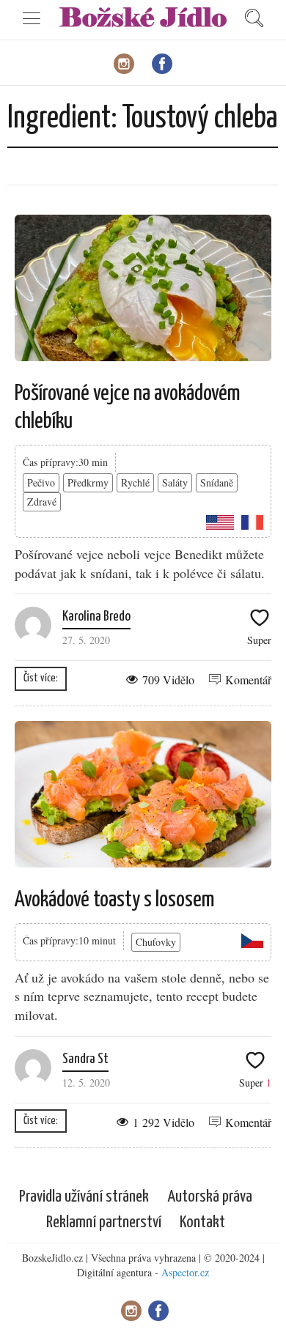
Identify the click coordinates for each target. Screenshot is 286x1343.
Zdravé (41, 501)
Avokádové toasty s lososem (115, 900)
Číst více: (40, 678)
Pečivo (41, 482)
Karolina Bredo (96, 617)
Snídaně (216, 482)
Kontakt (202, 1222)
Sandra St (85, 1059)
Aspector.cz (185, 1272)
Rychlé (135, 482)
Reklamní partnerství (103, 1222)
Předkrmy (88, 482)
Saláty (175, 482)
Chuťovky (156, 942)
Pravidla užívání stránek (84, 1196)
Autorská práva (209, 1196)
